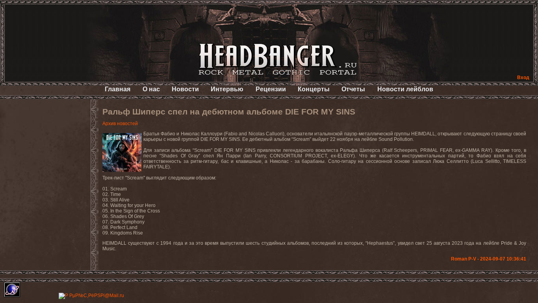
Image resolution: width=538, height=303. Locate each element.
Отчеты (353, 89)
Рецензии (271, 89)
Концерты (314, 89)
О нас (151, 89)
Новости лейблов (405, 89)
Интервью (227, 89)
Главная (117, 89)
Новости (185, 89)
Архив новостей (120, 123)
